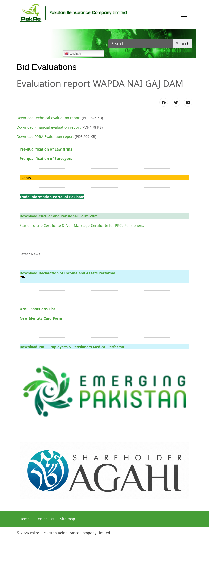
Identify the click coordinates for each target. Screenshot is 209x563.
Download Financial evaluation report (49, 127)
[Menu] (184, 14)
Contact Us (45, 518)
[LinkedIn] (188, 102)
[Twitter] (176, 102)
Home (25, 518)
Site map (67, 518)
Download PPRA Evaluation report (45, 136)
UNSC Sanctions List (37, 308)
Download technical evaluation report (49, 117)
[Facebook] (163, 102)
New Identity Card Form (41, 318)
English (75, 53)
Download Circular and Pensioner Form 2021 (59, 216)
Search (182, 43)
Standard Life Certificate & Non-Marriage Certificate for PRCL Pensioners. (82, 225)
